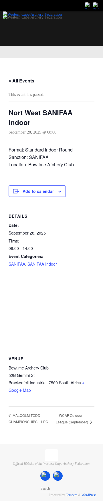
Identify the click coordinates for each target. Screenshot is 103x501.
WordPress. (89, 495)
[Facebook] (88, 5)
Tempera (71, 495)
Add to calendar (38, 191)
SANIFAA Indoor (42, 264)
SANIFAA (17, 264)
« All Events (21, 80)
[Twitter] (96, 5)
